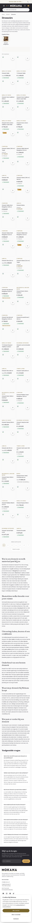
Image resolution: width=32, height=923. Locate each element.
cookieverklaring (20, 905)
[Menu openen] (4, 5)
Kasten (8, 14)
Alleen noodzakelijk (16, 914)
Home (3, 14)
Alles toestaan (16, 910)
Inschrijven (26, 861)
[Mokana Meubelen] (16, 5)
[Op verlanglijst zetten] (12, 58)
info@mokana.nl (6, 882)
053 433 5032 (5, 879)
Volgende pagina (16, 549)
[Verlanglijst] (24, 5)
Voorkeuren (16, 918)
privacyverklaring (7, 906)
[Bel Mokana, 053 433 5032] (28, 1)
